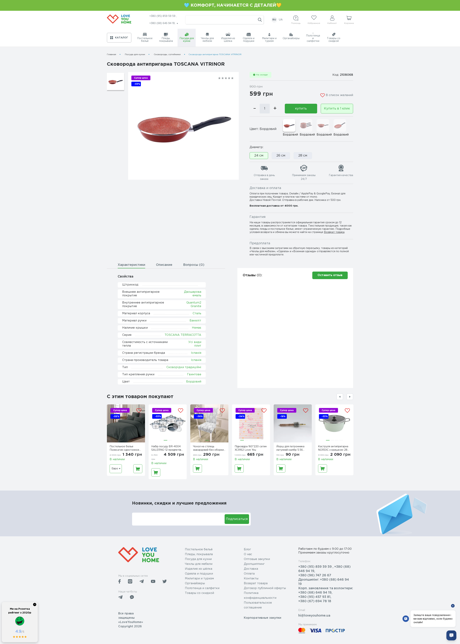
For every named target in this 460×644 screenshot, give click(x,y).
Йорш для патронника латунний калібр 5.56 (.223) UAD (290, 448)
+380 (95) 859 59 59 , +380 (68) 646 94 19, (324, 569)
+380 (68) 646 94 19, (315, 592)
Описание (164, 264)
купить (301, 108)
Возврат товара (334, 232)
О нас (248, 554)
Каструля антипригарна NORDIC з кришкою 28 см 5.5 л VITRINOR (333, 448)
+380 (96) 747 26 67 (314, 575)
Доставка (251, 569)
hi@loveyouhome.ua (314, 615)
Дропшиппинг (254, 564)
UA (281, 20)
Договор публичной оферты (265, 588)
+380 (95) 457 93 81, (314, 597)
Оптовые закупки (257, 559)
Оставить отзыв (330, 275)
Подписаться (237, 519)
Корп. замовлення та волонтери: (325, 588)
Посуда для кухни (135, 54)
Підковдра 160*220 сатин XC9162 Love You (251, 448)
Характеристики (131, 264)
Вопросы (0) (193, 264)
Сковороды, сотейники (167, 54)
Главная (111, 54)
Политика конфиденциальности (260, 595)
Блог (247, 549)
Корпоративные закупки (262, 618)
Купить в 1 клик (337, 108)
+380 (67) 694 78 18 (314, 601)
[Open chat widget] (451, 635)
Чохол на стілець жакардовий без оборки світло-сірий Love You (208, 448)
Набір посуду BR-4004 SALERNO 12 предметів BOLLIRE (166, 448)
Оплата (249, 573)
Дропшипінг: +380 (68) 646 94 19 (323, 581)
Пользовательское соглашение (258, 605)
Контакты (251, 578)
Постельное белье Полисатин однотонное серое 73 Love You (124, 448)
